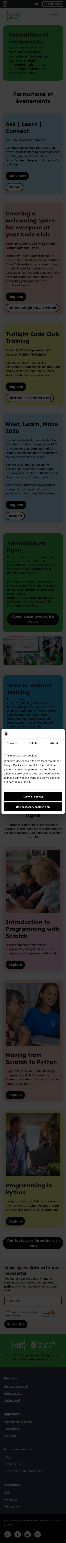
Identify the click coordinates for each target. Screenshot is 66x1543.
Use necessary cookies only (33, 806)
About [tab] (54, 742)
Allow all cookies (33, 796)
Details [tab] (33, 742)
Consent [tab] (12, 742)
